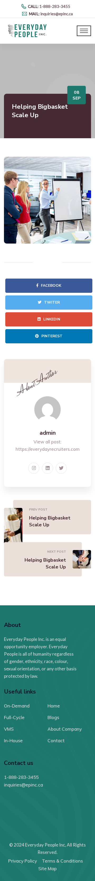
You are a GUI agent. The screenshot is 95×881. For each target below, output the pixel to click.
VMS (9, 729)
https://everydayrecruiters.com (48, 449)
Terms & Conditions (62, 861)
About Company (65, 729)
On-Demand (17, 706)
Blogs (53, 717)
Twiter (52, 302)
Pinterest (52, 336)
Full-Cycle (14, 717)
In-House (13, 740)
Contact (56, 740)
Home (54, 706)
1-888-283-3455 (54, 6)
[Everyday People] (29, 30)
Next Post (56, 551)
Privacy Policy (22, 861)
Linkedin (51, 319)
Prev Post (38, 509)
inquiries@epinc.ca (56, 13)
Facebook (51, 285)
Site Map (47, 868)
